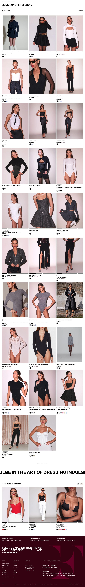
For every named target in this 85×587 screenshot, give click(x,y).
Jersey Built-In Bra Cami (9, 526)
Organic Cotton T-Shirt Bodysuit (11, 232)
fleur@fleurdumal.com (29, 565)
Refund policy (17, 584)
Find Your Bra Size (5, 565)
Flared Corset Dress (62, 409)
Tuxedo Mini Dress (7, 53)
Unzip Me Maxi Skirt (61, 277)
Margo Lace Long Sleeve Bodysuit (38, 364)
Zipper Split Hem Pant (35, 275)
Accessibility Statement (6, 577)
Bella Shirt (59, 53)
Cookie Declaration (53, 584)
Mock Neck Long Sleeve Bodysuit (11, 185)
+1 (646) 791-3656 (28, 563)
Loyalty (15, 570)
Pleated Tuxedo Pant (8, 454)
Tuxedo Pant (59, 98)
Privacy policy (23, 584)
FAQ (3, 568)
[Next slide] (81, 484)
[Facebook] (31, 571)
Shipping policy (37, 584)
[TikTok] (27, 571)
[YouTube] (34, 571)
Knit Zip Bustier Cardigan (9, 275)
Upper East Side (70, 576)
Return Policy (4, 572)
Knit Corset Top (33, 230)
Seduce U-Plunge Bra (62, 526)
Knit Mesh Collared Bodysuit (10, 364)
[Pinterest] (29, 571)
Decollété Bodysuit (34, 185)
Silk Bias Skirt (33, 140)
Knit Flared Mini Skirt (62, 230)
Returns (15, 574)
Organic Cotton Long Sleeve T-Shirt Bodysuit (69, 187)
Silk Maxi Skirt (60, 140)
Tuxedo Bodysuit (34, 96)
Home (3, 2)
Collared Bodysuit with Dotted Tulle (12, 98)
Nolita (53, 576)
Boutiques (15, 565)
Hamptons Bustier (34, 452)
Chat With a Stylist (5, 563)
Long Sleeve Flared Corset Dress (38, 53)
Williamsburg (61, 576)
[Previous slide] (78, 484)
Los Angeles (46, 576)
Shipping (4, 570)
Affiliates (15, 572)
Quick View (15, 48)
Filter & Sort (7, 10)
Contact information (45, 584)
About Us (15, 563)
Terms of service (31, 584)
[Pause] (83, 472)
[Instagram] (25, 571)
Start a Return (4, 574)
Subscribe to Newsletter (49, 567)
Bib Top (4, 142)
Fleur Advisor (16, 568)
